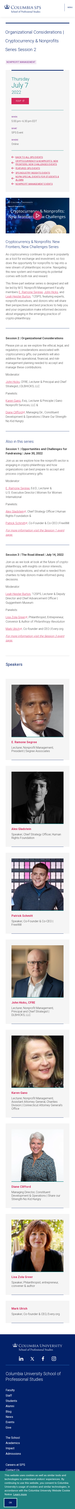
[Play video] (37, 215)
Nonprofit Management (21, 62)
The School (13, 1437)
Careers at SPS (15, 1465)
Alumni (10, 1406)
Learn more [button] (20, 1494)
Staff (9, 1395)
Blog (8, 1411)
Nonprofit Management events (34, 184)
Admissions (13, 1453)
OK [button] (10, 1502)
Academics (13, 1443)
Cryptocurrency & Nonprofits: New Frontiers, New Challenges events (36, 163)
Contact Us (12, 1470)
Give (8, 1427)
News (9, 1417)
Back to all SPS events (29, 157)
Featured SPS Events (27, 168)
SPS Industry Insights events (32, 173)
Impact (10, 1448)
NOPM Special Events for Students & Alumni (37, 178)
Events (10, 1422)
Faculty (10, 1390)
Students (11, 1401)
